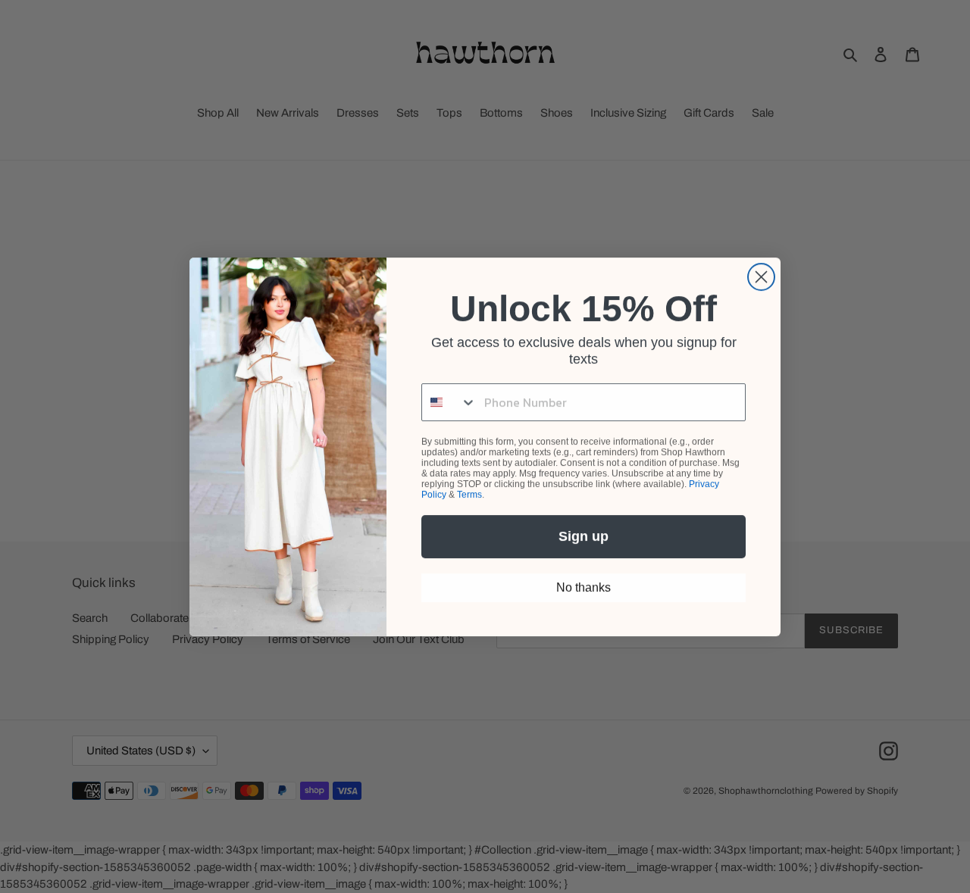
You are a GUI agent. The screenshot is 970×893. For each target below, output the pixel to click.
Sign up (584, 536)
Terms (469, 494)
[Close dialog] (761, 277)
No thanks (583, 587)
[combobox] (449, 402)
